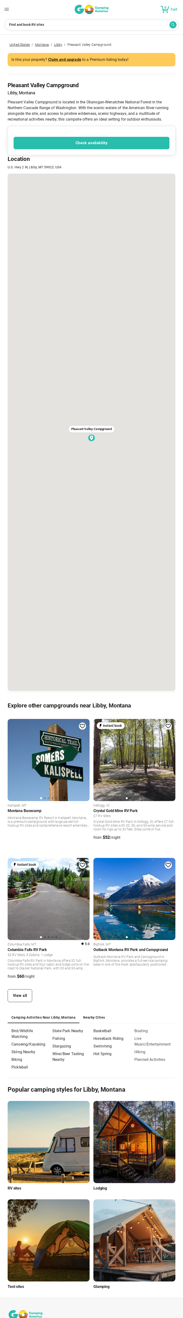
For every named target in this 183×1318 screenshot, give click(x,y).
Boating (141, 1031)
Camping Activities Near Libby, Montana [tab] (43, 1017)
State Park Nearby (67, 1031)
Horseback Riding (108, 1038)
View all (20, 995)
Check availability (91, 143)
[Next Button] (84, 759)
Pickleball (19, 1067)
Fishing (58, 1038)
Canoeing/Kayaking (28, 1044)
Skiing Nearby (23, 1052)
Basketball (102, 1031)
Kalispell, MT (17, 806)
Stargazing (61, 1046)
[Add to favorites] (82, 726)
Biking (16, 1059)
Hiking (139, 1052)
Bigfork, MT (102, 944)
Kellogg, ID (101, 806)
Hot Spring (102, 1054)
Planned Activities (149, 1059)
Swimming (102, 1046)
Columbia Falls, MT (22, 944)
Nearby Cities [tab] (94, 1017)
